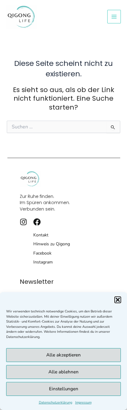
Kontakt (40, 235)
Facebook (42, 253)
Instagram (43, 262)
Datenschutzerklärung (55, 402)
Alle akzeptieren (63, 355)
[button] (118, 300)
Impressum (83, 402)
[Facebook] (37, 222)
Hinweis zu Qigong (51, 244)
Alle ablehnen (63, 372)
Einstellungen (63, 389)
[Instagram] (23, 222)
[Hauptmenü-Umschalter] (114, 16)
